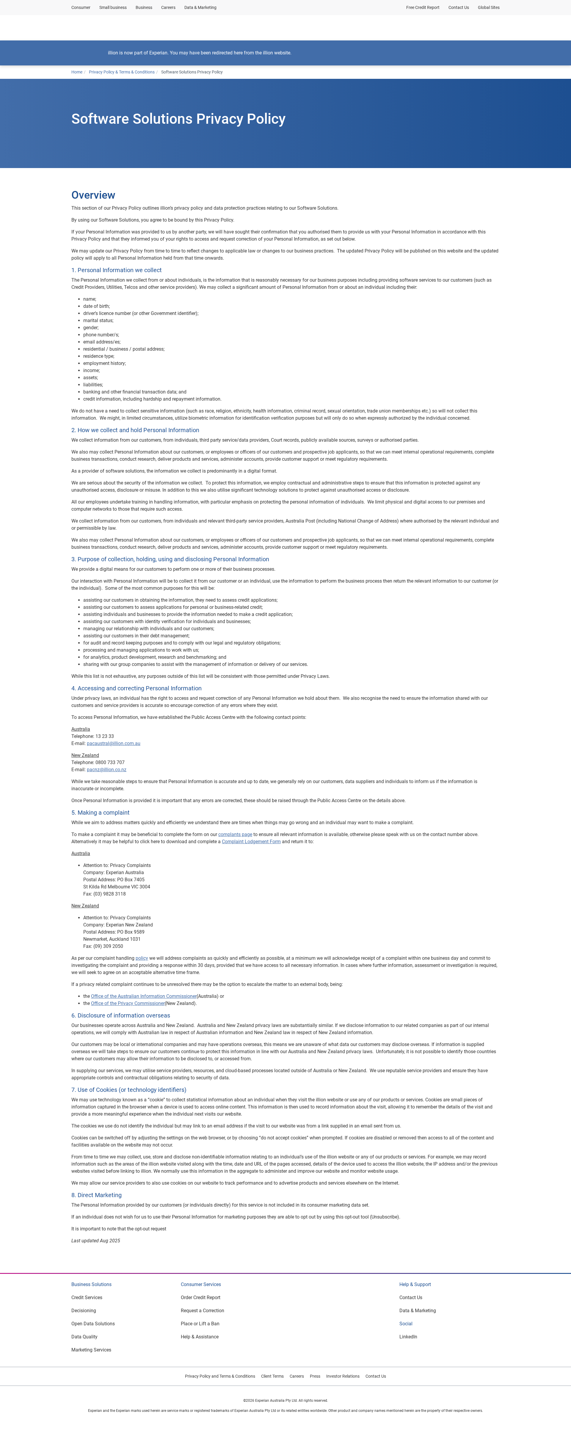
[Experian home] (100, 27)
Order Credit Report (200, 1297)
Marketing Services (91, 1350)
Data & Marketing (200, 7)
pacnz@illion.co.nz (106, 769)
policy (142, 958)
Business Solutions (91, 1284)
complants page (235, 834)
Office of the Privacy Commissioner (128, 1003)
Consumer (80, 7)
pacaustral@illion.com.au (113, 743)
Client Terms (272, 1376)
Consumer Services (201, 1284)
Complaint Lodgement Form (251, 841)
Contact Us (458, 7)
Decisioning (83, 1310)
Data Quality (84, 1337)
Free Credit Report (423, 7)
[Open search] (494, 27)
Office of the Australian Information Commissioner (144, 996)
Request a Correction (202, 1310)
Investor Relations (343, 1376)
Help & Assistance (200, 1337)
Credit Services (86, 1297)
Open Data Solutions (93, 1323)
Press (315, 1376)
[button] (148, 27)
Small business (113, 7)
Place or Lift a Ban (200, 1323)
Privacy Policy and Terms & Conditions (220, 1376)
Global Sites (489, 7)
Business (144, 7)
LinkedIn (408, 1337)
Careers (168, 7)
